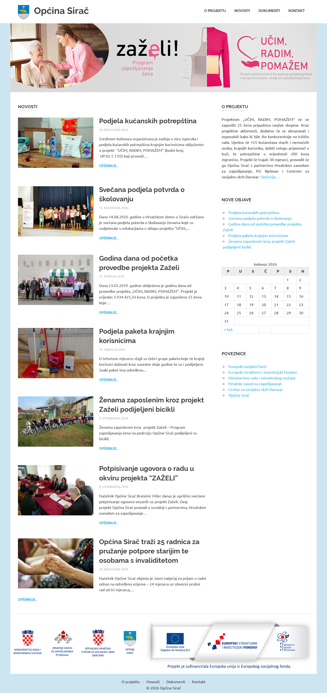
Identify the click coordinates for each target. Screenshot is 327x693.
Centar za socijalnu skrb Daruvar (255, 389)
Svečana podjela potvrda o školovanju (260, 218)
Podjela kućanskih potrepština (148, 121)
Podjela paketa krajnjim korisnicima (258, 235)
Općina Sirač (61, 10)
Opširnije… (270, 176)
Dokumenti (269, 11)
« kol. (228, 329)
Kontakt (296, 11)
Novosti (242, 11)
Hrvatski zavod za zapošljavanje (255, 383)
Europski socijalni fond (247, 366)
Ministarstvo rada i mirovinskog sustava (261, 377)
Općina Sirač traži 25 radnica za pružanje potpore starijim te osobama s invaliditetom (149, 551)
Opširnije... (108, 166)
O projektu (215, 11)
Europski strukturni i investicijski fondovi (262, 372)
